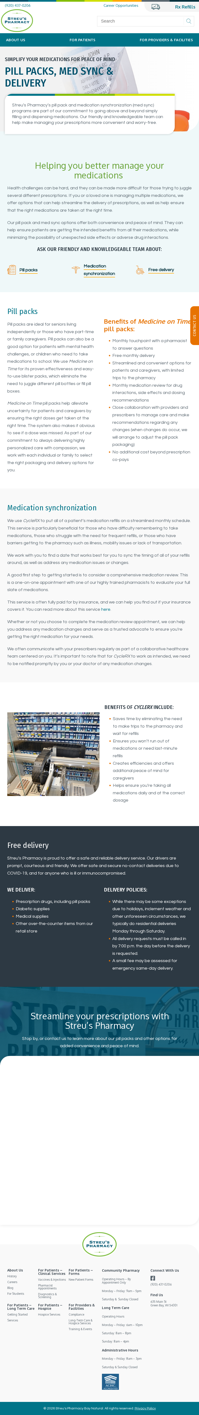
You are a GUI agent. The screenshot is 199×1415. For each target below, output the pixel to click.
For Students (15, 1293)
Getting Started (17, 1314)
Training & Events (80, 1329)
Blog (10, 1288)
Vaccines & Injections (52, 1279)
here (105, 609)
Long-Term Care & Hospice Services (80, 1322)
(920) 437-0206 (18, 5)
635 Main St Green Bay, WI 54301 (163, 1303)
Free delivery (161, 269)
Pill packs (28, 270)
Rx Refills (185, 6)
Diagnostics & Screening (47, 1295)
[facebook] (152, 1279)
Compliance (76, 1314)
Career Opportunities (121, 5)
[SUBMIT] (189, 21)
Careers (12, 1282)
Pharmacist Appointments (47, 1287)
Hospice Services (49, 1314)
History (12, 1276)
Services (12, 1320)
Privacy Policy (145, 1408)
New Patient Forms (81, 1279)
